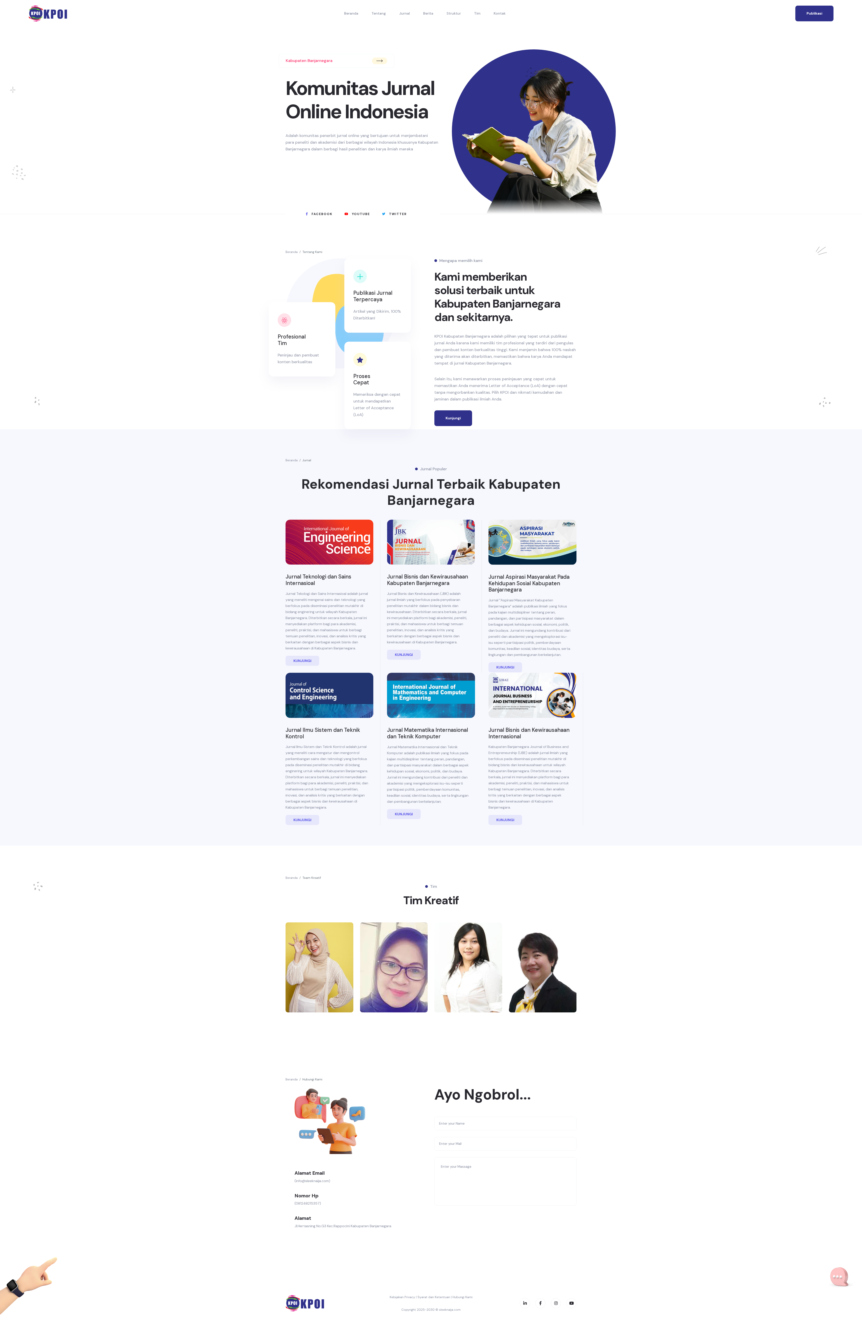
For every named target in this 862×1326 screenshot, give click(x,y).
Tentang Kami (312, 252)
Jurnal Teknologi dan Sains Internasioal (318, 580)
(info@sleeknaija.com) (312, 1181)
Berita (428, 13)
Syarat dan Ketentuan (434, 1297)
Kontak (500, 13)
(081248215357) (308, 1203)
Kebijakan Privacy (402, 1297)
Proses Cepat (361, 379)
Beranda (351, 13)
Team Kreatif (311, 878)
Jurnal (404, 13)
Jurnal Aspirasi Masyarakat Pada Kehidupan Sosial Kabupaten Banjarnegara (529, 583)
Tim (477, 13)
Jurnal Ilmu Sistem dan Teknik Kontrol (323, 733)
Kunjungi (453, 418)
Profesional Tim (292, 340)
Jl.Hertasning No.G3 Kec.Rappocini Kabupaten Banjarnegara (343, 1226)
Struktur (453, 13)
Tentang (379, 13)
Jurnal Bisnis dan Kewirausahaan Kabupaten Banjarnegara (427, 580)
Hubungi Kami (312, 1079)
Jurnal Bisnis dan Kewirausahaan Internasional (529, 733)
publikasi (814, 13)
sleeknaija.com (450, 1310)
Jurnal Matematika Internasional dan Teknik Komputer (427, 733)
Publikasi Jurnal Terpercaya (372, 296)
